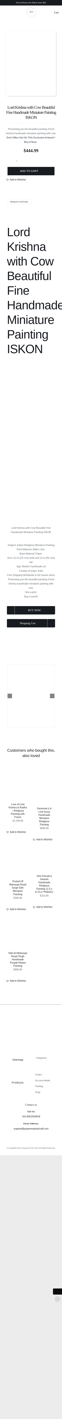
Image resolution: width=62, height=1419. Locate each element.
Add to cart (29, 171)
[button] (16, 180)
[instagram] (26, 1143)
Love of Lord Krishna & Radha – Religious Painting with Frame (18, 810)
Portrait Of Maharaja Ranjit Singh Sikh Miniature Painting (17, 887)
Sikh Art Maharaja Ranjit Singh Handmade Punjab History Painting (17, 959)
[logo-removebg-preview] (31, 6)
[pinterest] (36, 1143)
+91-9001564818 (31, 1116)
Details (19, 786)
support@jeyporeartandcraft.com (31, 1128)
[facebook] (31, 1143)
